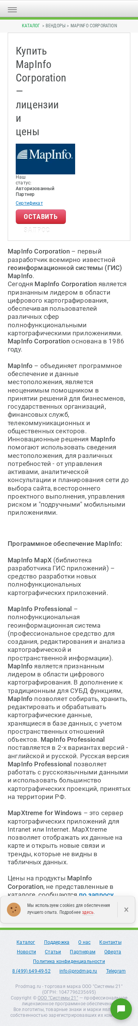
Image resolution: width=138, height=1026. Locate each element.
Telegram (116, 971)
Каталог (31, 25)
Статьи (53, 952)
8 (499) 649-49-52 (31, 971)
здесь (88, 912)
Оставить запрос (41, 218)
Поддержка (57, 942)
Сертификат (29, 203)
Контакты (110, 942)
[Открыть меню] (12, 8)
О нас (84, 942)
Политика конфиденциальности (69, 961)
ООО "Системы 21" (58, 998)
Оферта (112, 952)
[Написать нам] (121, 1009)
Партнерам (82, 952)
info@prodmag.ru (78, 971)
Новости (26, 952)
